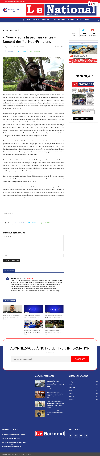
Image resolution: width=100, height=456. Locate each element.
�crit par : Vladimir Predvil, (10, 47)
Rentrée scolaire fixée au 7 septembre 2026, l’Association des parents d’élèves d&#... (55, 403)
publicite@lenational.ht (12, 438)
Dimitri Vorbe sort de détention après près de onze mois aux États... (11, 317)
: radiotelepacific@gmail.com (15, 1)
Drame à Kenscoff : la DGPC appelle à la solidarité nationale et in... (54, 332)
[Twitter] (89, 1)
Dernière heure (59, 20)
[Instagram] (92, 1)
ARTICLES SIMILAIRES (9, 300)
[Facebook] (94, 1)
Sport (87, 20)
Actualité (45, 20)
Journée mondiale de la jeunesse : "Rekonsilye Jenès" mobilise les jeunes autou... (55, 394)
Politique (6, 312)
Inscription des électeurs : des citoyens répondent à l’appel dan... (32, 332)
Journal (36, 20)
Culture (71, 20)
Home (27, 20)
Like (74, 29)
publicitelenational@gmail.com (15, 442)
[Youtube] (87, 1)
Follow (83, 29)
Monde (79, 20)
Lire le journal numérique (83, 119)
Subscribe (92, 29)
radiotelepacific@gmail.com (11, 447)
